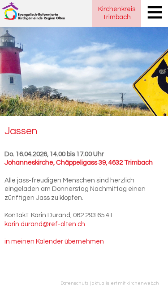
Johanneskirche (78, 162)
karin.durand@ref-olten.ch (44, 224)
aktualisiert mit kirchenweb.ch (125, 283)
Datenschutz (74, 283)
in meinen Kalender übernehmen (54, 241)
